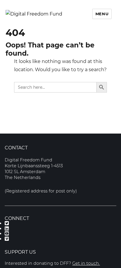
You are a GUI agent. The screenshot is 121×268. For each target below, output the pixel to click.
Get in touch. (86, 263)
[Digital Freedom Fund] (34, 14)
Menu (101, 13)
